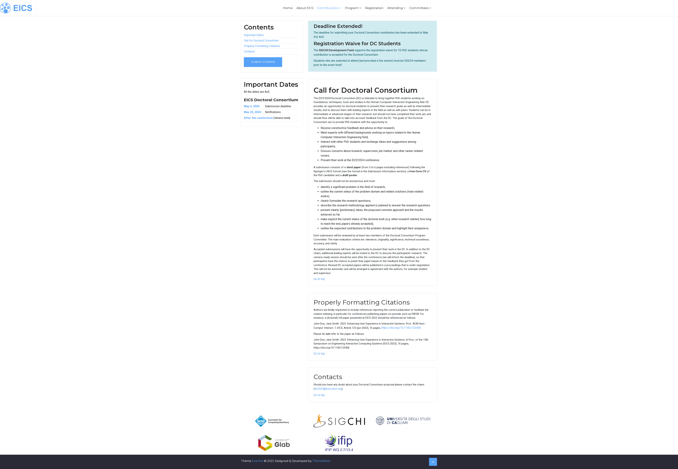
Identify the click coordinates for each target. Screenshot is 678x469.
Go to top (319, 279)
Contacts (249, 51)
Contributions (328, 8)
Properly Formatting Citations (262, 46)
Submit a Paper (263, 62)
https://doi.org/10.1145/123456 (401, 327)
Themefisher (321, 461)
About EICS (304, 8)
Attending (395, 8)
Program (352, 8)
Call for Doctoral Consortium (261, 40)
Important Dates (254, 35)
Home (288, 8)
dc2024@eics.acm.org (328, 388)
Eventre (257, 461)
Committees (419, 8)
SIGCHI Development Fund (336, 50)
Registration (374, 8)
